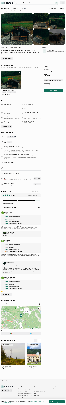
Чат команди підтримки (55, 389)
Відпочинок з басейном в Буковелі (25, 393)
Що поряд (36, 397)
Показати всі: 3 (6, 294)
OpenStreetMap (33, 328)
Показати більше (7, 58)
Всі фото (56, 37)
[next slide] (39, 340)
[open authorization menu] (62, 2)
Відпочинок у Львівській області (25, 389)
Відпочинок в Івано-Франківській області (25, 395)
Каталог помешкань (38, 388)
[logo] (7, 3)
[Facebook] (2, 390)
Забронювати (53, 90)
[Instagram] (8, 390)
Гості (45, 74)
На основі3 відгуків (32, 195)
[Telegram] (5, 390)
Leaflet (27, 328)
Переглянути (37, 178)
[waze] (31, 333)
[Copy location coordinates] (39, 304)
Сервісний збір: (47, 84)
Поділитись (53, 8)
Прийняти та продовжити (56, 402)
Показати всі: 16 (7, 126)
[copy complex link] (25, 9)
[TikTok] (11, 390)
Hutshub (3, 374)
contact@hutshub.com (55, 388)
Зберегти (62, 8)
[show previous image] (3, 80)
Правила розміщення (38, 389)
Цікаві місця (36, 395)
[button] (56, 3)
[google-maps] (11, 333)
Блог (35, 393)
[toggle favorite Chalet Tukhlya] (19, 72)
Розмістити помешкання (39, 391)
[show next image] (19, 80)
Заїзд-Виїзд (46, 69)
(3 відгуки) (7, 11)
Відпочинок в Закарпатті (23, 388)
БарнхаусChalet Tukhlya (14, 216)
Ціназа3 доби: (47, 83)
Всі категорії (4, 380)
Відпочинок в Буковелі (23, 391)
